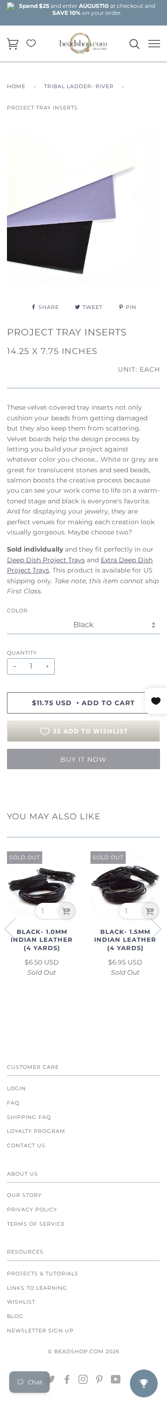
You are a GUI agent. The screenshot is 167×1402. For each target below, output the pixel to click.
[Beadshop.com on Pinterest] (99, 1381)
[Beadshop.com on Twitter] (51, 1381)
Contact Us (26, 1145)
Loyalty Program (36, 1131)
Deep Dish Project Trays (46, 560)
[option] (87, 9)
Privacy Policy (32, 1209)
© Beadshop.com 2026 (84, 1351)
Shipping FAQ (29, 1117)
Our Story (24, 1195)
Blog (15, 1316)
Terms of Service (36, 1224)
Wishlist (21, 1302)
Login (16, 1088)
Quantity (22, 653)
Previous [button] (20, 10)
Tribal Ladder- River (79, 86)
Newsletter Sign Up (40, 1330)
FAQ (13, 1103)
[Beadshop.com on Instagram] (83, 1381)
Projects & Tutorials (42, 1273)
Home (16, 86)
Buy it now (83, 759)
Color (17, 610)
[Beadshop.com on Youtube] (116, 1381)
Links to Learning (37, 1288)
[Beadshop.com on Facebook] (67, 1381)
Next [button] (154, 10)
